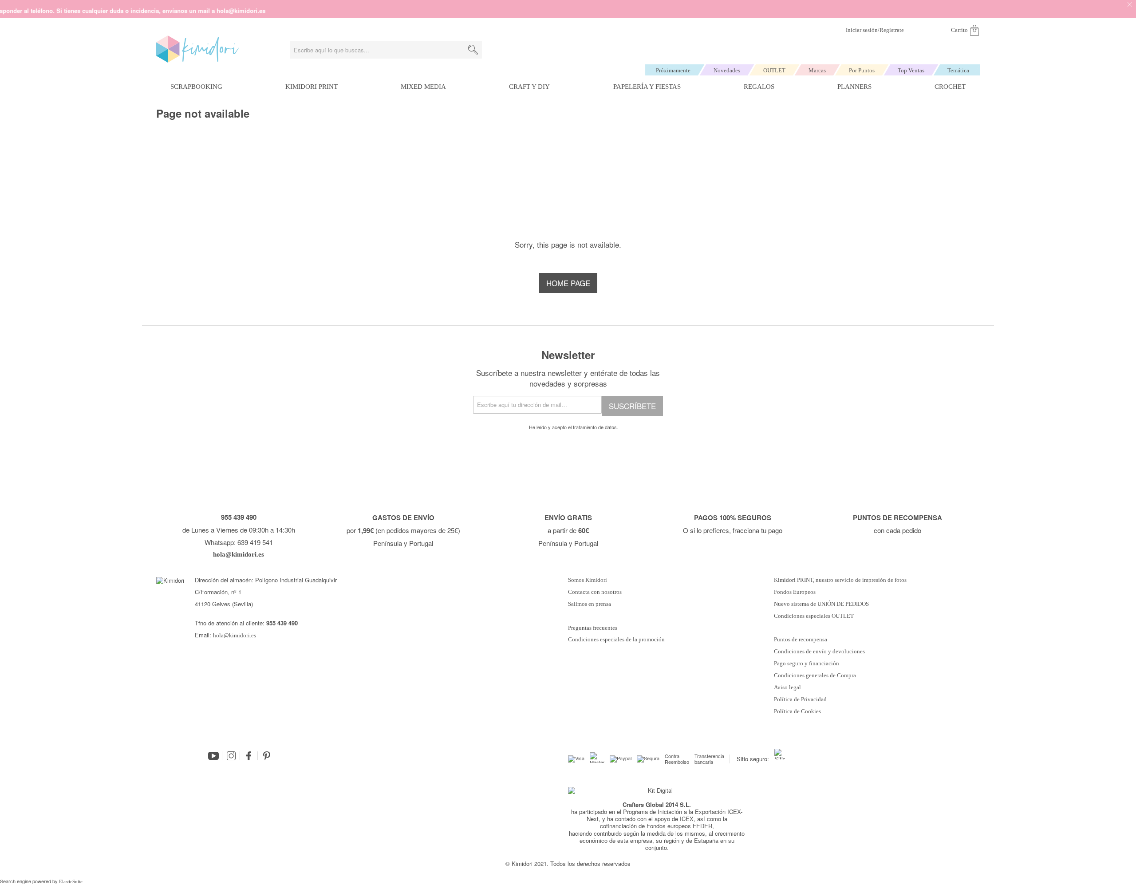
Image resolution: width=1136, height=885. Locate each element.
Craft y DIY (529, 86)
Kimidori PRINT (311, 86)
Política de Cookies (797, 711)
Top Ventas (911, 70)
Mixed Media (423, 86)
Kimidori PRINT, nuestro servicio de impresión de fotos (840, 580)
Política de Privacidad (800, 699)
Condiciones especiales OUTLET (814, 616)
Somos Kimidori (587, 580)
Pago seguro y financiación (806, 663)
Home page (568, 282)
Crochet (950, 86)
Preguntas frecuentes (592, 628)
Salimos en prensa (589, 604)
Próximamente (673, 70)
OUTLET (774, 70)
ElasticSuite (71, 881)
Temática (958, 70)
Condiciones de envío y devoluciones (819, 651)
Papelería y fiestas (647, 86)
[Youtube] (213, 756)
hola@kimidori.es (234, 635)
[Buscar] (473, 50)
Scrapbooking (196, 86)
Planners (854, 86)
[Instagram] (231, 756)
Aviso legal (787, 687)
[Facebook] (249, 756)
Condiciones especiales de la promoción (617, 639)
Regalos (759, 86)
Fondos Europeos (795, 592)
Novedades (727, 70)
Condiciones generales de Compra (815, 675)
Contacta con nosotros (595, 592)
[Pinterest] (267, 756)
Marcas (817, 70)
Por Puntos (862, 70)
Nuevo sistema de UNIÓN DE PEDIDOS (821, 604)
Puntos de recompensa (800, 639)
